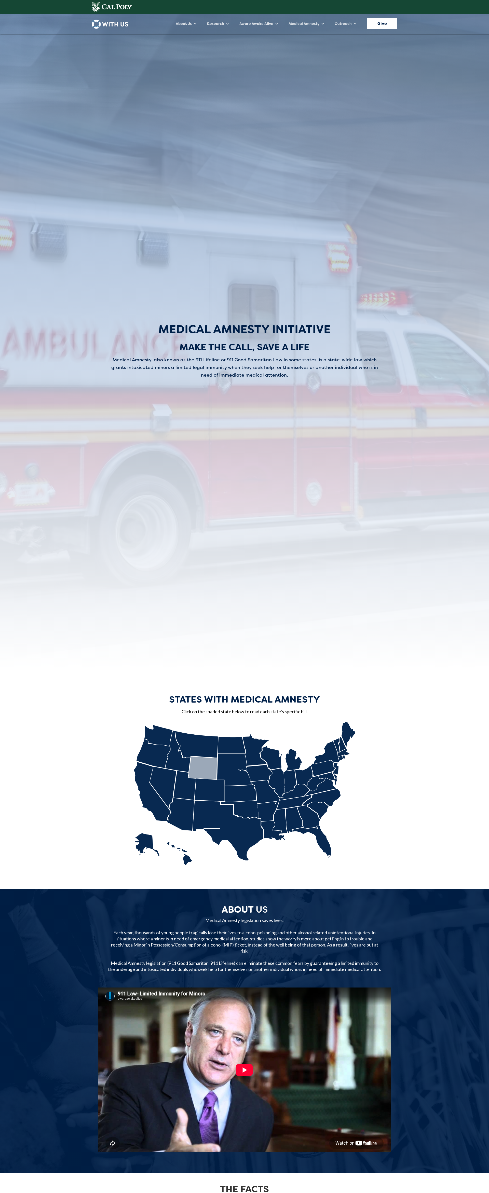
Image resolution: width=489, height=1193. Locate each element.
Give (382, 23)
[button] (186, 23)
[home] (110, 24)
